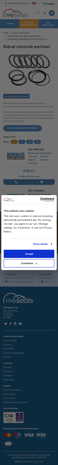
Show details (40, 244)
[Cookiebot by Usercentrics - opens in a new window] (41, 200)
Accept (29, 253)
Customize (27, 263)
